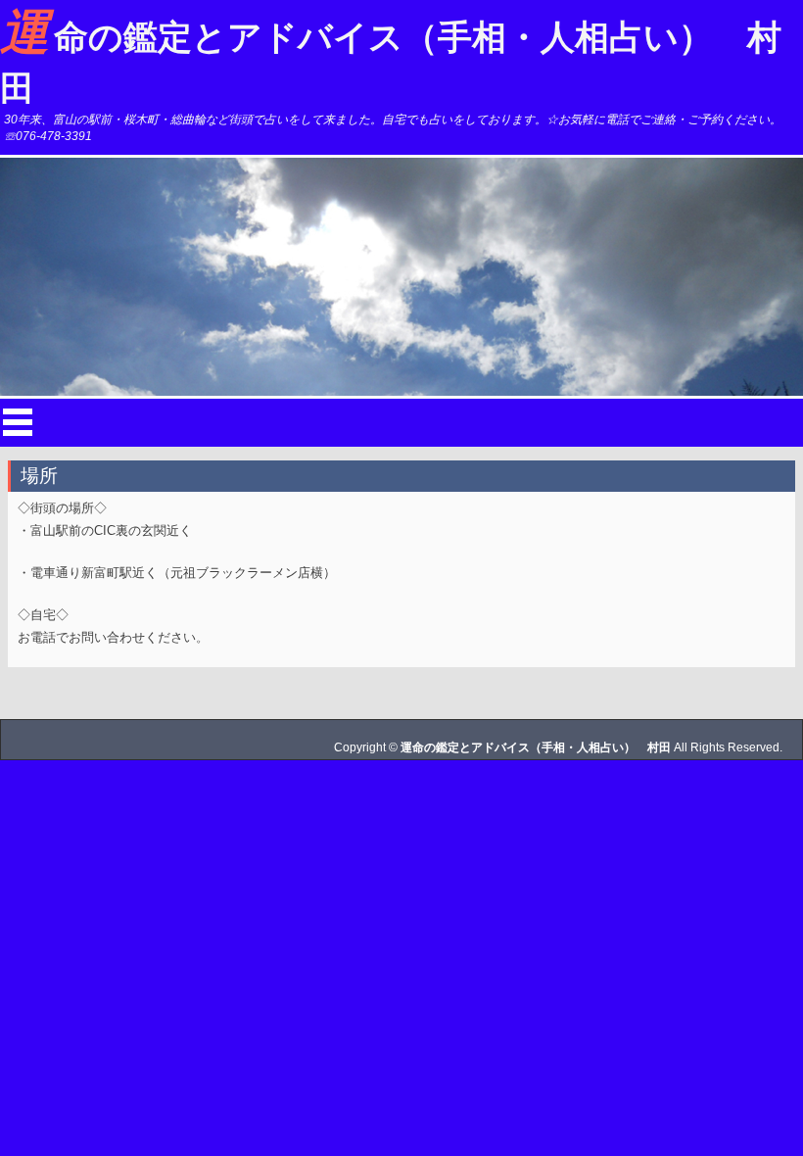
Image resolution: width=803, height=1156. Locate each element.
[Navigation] (17, 422)
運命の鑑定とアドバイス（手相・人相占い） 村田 (390, 56)
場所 (39, 475)
